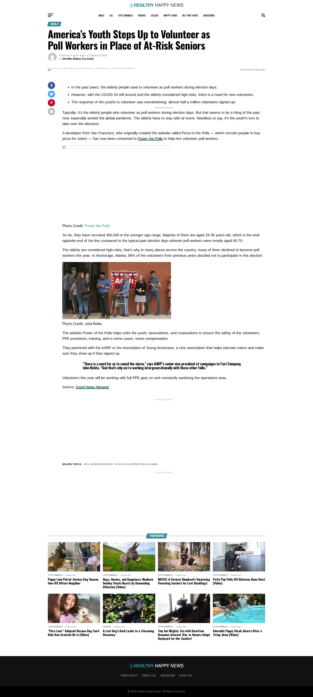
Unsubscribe (167, 675)
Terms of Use (148, 675)
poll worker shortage (99, 464)
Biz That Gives (190, 15)
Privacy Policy (129, 675)
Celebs (154, 15)
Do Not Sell (186, 675)
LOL (111, 15)
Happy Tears (170, 15)
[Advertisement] (163, 426)
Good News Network (92, 387)
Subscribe (209, 15)
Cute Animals (125, 15)
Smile (101, 15)
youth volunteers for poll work (137, 464)
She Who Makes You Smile (78, 58)
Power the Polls (150, 139)
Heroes (142, 15)
